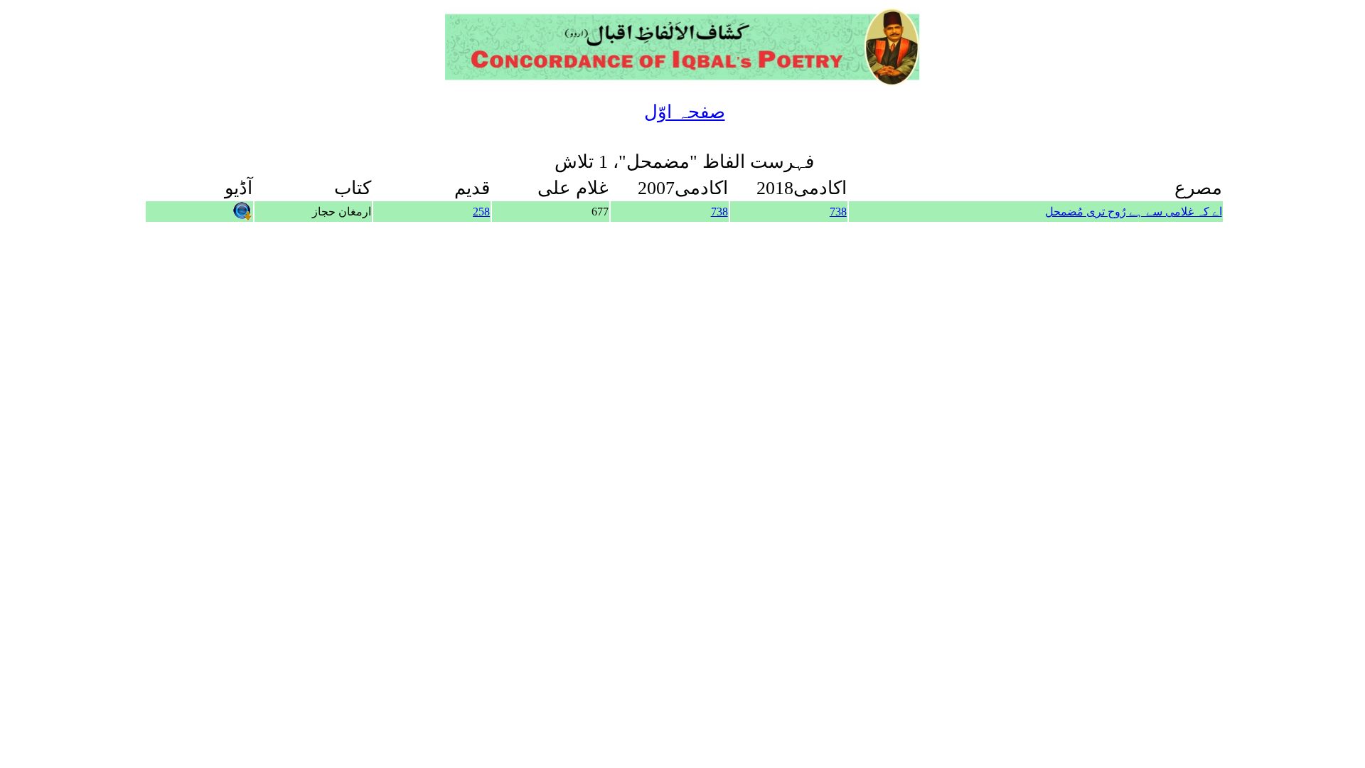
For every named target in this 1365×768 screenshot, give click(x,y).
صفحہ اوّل (684, 112)
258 (481, 212)
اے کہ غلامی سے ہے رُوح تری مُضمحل (1133, 212)
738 (838, 212)
